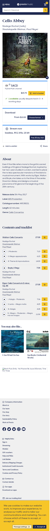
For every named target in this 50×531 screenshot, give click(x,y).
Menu (7, 4)
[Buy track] (45, 251)
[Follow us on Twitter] (9, 429)
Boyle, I (11, 268)
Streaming (6, 445)
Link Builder (6, 459)
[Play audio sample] (4, 251)
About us (5, 405)
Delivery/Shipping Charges (12, 463)
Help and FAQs (7, 456)
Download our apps (9, 490)
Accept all (41, 527)
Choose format (35, 117)
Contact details (8, 482)
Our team (6, 409)
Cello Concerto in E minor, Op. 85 (16, 284)
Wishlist (5, 449)
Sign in (4, 442)
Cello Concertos (16, 212)
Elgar (4, 283)
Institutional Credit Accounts (12, 466)
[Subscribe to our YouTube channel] (24, 429)
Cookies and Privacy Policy (12, 473)
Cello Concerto (16, 237)
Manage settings (20, 527)
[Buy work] (45, 237)
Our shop (5, 412)
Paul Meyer (6, 247)
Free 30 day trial (37, 138)
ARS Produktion (15, 199)
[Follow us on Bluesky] (14, 429)
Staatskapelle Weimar (11, 244)
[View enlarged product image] (25, 55)
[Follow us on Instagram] (19, 429)
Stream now (16, 128)
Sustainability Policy (9, 419)
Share (45, 146)
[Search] (45, 10)
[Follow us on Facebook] (4, 429)
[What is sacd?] (9, 86)
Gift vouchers (7, 452)
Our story (5, 415)
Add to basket (38, 93)
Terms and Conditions (10, 470)
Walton (5, 237)
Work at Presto (8, 422)
